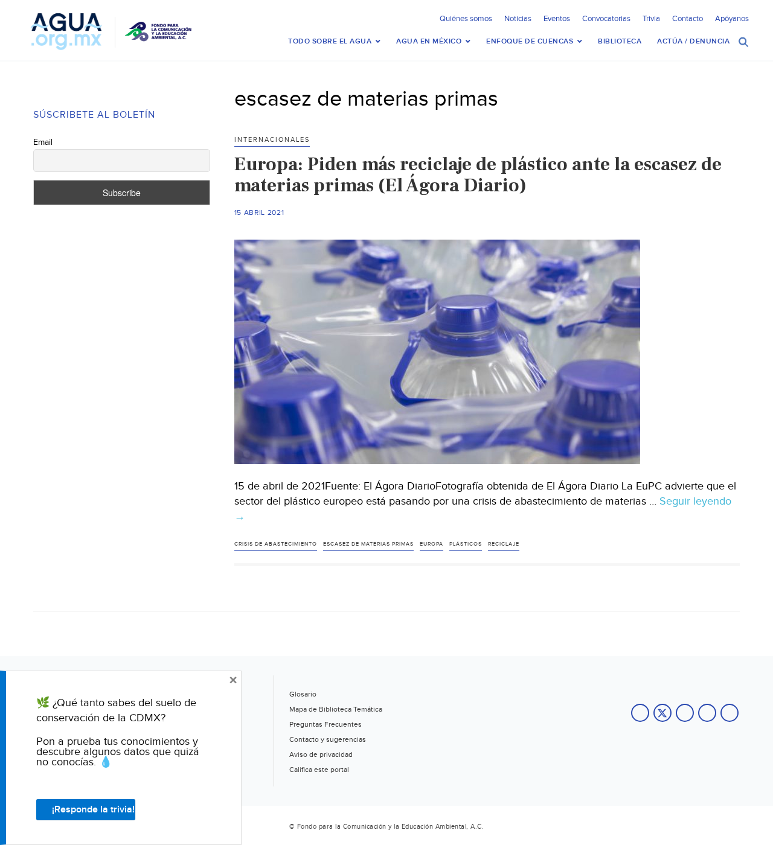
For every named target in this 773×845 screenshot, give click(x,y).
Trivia (651, 19)
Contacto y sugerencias (327, 739)
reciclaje (503, 544)
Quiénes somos (466, 19)
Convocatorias (606, 19)
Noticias (517, 19)
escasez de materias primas (368, 544)
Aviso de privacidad (321, 754)
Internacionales (272, 140)
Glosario (302, 694)
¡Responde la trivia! (93, 809)
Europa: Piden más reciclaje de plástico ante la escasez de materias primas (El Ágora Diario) (478, 174)
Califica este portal (319, 769)
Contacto (687, 19)
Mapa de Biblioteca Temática (335, 709)
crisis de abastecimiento (275, 544)
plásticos (465, 544)
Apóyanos (732, 19)
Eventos (557, 19)
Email (43, 142)
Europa (431, 544)
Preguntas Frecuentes (325, 724)
